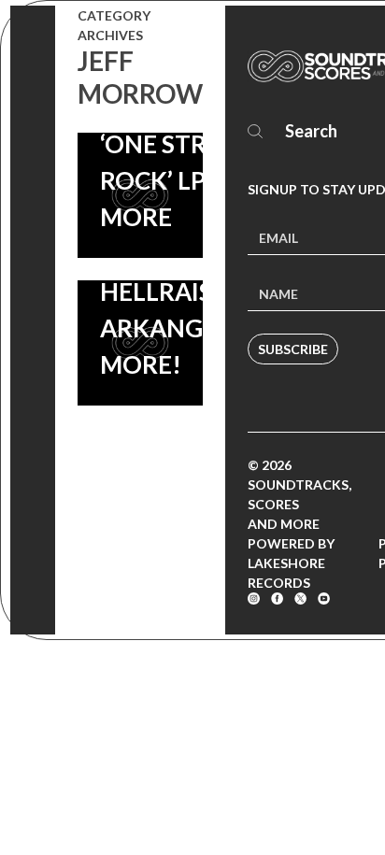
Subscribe (293, 349)
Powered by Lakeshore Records (291, 563)
